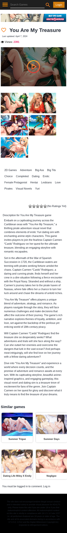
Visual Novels (24, 188)
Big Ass (39, 170)
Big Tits (51, 170)
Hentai (34, 182)
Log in (46, 486)
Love (58, 182)
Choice (8, 176)
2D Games (10, 170)
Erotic (46, 176)
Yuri (37, 188)
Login (59, 4)
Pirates (8, 188)
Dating (36, 176)
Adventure (26, 170)
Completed (22, 176)
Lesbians (46, 182)
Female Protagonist (15, 182)
